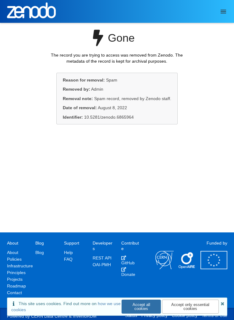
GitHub (128, 262)
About (12, 252)
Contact (14, 292)
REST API (102, 258)
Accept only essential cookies (190, 306)
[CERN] (164, 267)
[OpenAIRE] (187, 267)
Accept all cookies (141, 306)
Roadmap (16, 285)
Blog (39, 252)
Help (68, 252)
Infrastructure (20, 265)
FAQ (68, 259)
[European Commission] (213, 267)
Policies (14, 259)
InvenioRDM (85, 316)
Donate (128, 274)
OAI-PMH (102, 264)
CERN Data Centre (49, 316)
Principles (16, 272)
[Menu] (223, 11)
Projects (15, 279)
